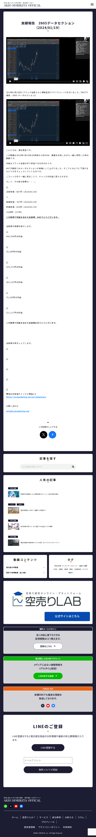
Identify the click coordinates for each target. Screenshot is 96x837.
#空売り (70, 572)
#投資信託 (77, 569)
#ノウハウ (66, 566)
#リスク (85, 569)
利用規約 (67, 827)
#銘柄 (61, 569)
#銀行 (71, 569)
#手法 (55, 569)
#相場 (66, 569)
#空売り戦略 (83, 566)
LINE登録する (48, 747)
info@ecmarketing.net (18, 411)
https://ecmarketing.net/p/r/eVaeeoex (26, 397)
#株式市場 (57, 566)
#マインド (74, 566)
